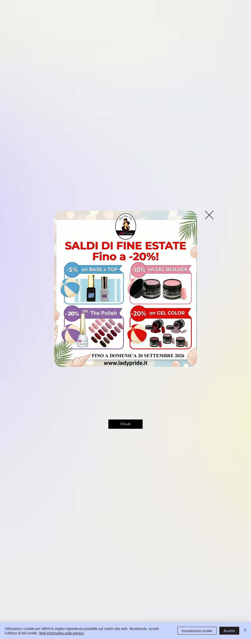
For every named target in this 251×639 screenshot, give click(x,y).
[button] (209, 215)
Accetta (229, 630)
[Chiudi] (245, 630)
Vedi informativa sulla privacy (61, 632)
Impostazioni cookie (197, 630)
